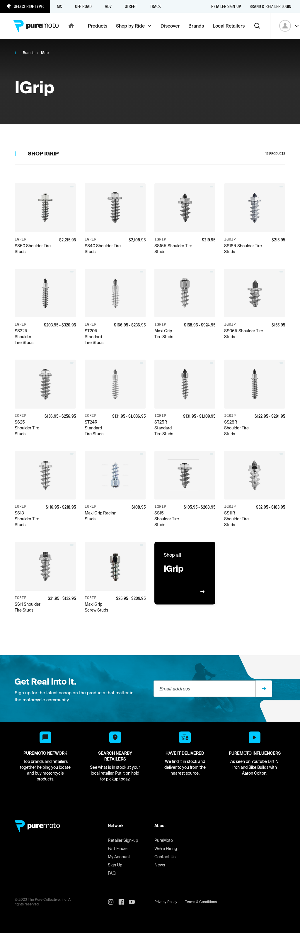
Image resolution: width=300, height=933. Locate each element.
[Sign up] (264, 688)
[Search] (257, 26)
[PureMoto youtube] (134, 902)
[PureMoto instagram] (113, 902)
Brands (28, 53)
